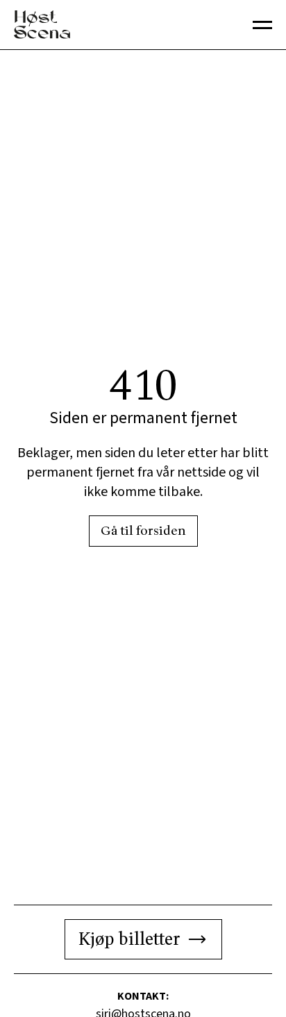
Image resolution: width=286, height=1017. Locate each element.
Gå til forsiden (143, 531)
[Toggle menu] (262, 25)
